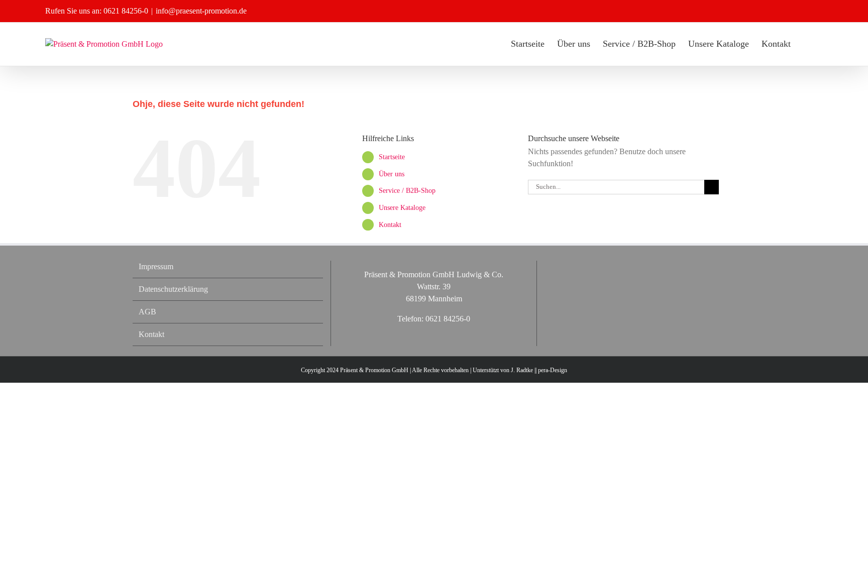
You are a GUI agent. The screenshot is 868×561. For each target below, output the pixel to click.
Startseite (392, 157)
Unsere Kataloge (402, 207)
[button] (806, 44)
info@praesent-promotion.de (201, 11)
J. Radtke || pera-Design (539, 370)
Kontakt (390, 225)
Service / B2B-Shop (407, 190)
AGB (147, 311)
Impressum (156, 266)
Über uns (391, 174)
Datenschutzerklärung (173, 289)
